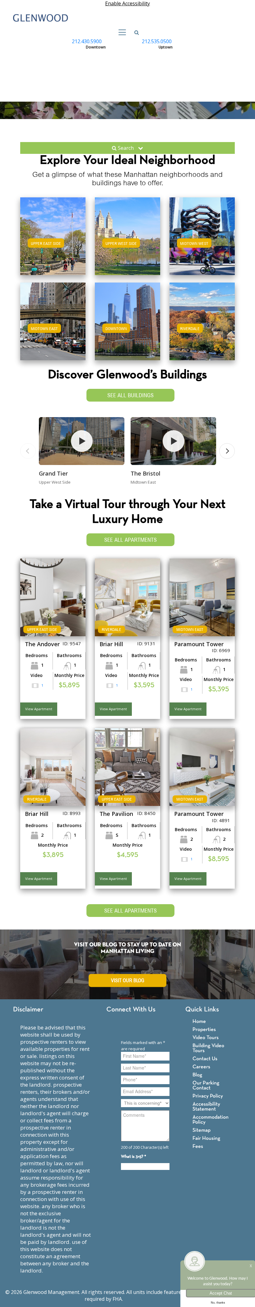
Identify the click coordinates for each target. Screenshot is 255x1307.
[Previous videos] (28, 451)
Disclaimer (28, 1010)
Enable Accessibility (127, 3)
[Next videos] (227, 451)
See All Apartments (130, 539)
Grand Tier (53, 473)
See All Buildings (130, 395)
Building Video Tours (208, 1048)
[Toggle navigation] (120, 32)
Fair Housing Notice (147, 1298)
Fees (197, 1146)
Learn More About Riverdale (202, 320)
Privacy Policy (207, 1096)
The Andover (42, 644)
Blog (197, 1075)
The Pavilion (116, 813)
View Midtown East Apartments (53, 327)
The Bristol (145, 473)
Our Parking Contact (205, 1085)
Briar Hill (111, 644)
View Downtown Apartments (128, 327)
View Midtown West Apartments (202, 242)
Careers (201, 1067)
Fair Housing (206, 1138)
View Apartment (38, 708)
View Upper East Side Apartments (53, 245)
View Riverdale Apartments (202, 327)
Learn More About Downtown (127, 320)
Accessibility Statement (206, 1106)
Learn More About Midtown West (202, 235)
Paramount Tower (199, 644)
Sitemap (201, 1130)
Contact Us (204, 1058)
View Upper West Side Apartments (127, 245)
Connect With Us (130, 1010)
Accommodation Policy (210, 1120)
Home (199, 1021)
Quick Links (202, 1010)
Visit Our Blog (127, 980)
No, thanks (218, 1302)
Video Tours (205, 1037)
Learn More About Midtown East (53, 320)
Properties (204, 1029)
